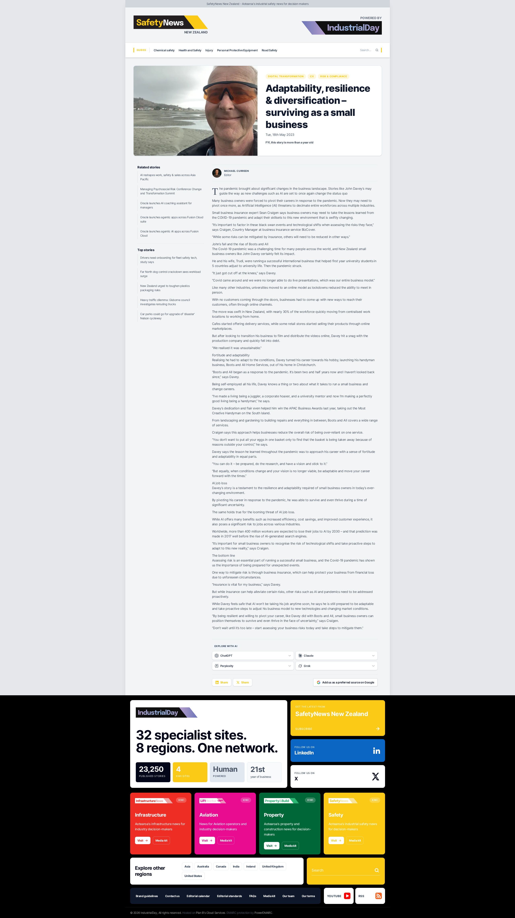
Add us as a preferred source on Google (348, 682)
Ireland (250, 866)
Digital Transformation (286, 76)
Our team (288, 896)
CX (312, 76)
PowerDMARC (263, 912)
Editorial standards (229, 896)
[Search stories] (377, 870)
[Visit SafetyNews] (347, 800)
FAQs (252, 896)
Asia (187, 866)
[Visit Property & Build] (283, 800)
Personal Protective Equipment (237, 50)
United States (193, 876)
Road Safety (269, 50)
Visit (140, 840)
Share (224, 682)
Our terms (308, 896)
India (236, 866)
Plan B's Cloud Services (210, 912)
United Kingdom (272, 866)
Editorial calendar (198, 896)
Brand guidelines (147, 896)
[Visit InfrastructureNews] (154, 800)
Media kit (161, 840)
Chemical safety (164, 50)
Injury (209, 50)
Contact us (172, 896)
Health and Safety (190, 50)
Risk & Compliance (333, 76)
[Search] (377, 50)
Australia (203, 866)
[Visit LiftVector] (218, 800)
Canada (221, 866)
